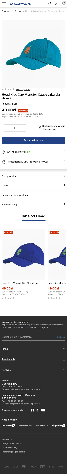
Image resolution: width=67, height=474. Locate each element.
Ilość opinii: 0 (23, 89)
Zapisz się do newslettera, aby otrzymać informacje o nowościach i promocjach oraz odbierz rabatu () (33, 325)
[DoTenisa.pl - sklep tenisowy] (8, 425)
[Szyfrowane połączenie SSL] (6, 467)
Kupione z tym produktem (15, 195)
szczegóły (42, 327)
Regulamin (7, 439)
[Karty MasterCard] (24, 466)
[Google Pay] (60, 467)
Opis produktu (9, 176)
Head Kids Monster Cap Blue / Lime (20, 283)
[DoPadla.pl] (58, 425)
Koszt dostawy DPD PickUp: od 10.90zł (27, 161)
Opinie (5, 185)
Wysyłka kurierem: (18, 151)
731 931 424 (9, 398)
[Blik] (42, 466)
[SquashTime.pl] (25, 425)
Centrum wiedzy (9, 448)
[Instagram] (36, 410)
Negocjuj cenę (9, 204)
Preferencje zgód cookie (13, 452)
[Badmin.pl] (20, 3)
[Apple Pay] (51, 467)
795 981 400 (9, 383)
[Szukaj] (50, 3)
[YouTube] (42, 410)
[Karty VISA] (33, 467)
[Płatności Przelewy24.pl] (15, 467)
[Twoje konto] (56, 4)
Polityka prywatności (11, 443)
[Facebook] (31, 410)
